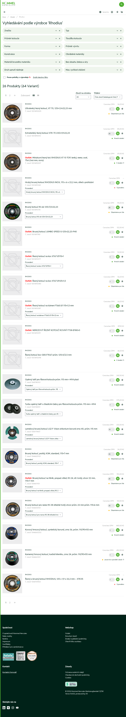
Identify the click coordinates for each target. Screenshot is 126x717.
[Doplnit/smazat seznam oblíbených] (122, 109)
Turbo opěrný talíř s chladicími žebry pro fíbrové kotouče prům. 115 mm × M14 (60, 404)
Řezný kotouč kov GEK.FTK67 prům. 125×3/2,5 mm (48, 354)
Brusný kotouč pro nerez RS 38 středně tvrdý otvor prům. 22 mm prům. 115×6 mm (62, 505)
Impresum (6, 641)
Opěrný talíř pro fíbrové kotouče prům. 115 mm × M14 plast (52, 379)
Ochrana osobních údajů (74, 672)
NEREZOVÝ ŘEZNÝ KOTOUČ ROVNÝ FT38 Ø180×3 (52, 330)
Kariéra (5, 639)
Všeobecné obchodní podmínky (77, 675)
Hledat (12, 17)
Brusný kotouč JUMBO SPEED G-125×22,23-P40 (51, 231)
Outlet (67, 633)
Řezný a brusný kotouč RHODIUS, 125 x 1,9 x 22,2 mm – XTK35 (54, 579)
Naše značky (7, 636)
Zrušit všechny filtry (40, 77)
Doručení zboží (71, 636)
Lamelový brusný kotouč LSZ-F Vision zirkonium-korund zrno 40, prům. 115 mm (61, 428)
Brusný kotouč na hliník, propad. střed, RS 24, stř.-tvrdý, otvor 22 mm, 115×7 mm (60, 479)
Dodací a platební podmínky (76, 639)
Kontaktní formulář (9, 672)
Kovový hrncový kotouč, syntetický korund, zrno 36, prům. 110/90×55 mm (59, 529)
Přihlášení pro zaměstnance (12, 647)
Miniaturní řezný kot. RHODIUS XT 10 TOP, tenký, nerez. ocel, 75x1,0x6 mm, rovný (56, 159)
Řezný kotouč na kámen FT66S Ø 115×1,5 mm (49, 305)
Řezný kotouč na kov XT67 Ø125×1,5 (45, 281)
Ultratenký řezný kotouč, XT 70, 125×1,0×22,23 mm (48, 108)
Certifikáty (6, 644)
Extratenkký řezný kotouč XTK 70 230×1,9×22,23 (47, 133)
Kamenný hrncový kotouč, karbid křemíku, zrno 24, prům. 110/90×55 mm (58, 554)
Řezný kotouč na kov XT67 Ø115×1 (44, 256)
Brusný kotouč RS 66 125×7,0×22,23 (41, 207)
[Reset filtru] (59, 30)
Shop (4, 17)
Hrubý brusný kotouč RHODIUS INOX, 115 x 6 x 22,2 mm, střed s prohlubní (59, 182)
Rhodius (21, 17)
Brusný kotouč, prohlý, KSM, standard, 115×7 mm (47, 453)
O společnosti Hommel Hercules (14, 633)
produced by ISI (82, 694)
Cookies (68, 678)
